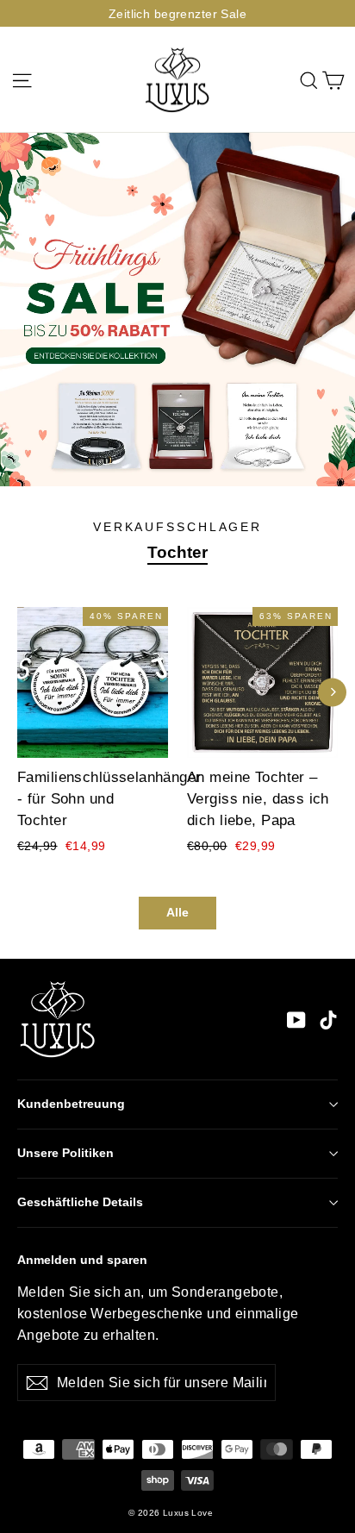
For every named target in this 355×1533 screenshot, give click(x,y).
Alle (177, 912)
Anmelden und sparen (82, 1260)
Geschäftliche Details (80, 1202)
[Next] (332, 692)
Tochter (177, 552)
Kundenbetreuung (71, 1104)
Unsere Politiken (65, 1153)
